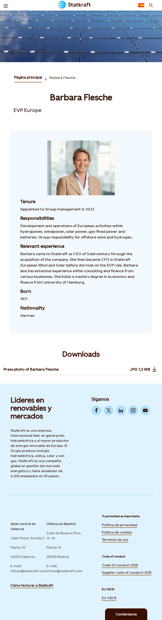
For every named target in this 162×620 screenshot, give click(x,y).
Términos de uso (115, 539)
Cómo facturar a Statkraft (32, 585)
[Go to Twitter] (108, 410)
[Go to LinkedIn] (121, 410)
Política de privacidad (119, 524)
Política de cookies (117, 532)
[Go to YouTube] (145, 410)
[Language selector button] (141, 5)
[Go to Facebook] (96, 410)
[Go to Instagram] (133, 410)
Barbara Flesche (63, 78)
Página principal (28, 77)
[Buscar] (151, 5)
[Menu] (5, 5)
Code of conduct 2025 (120, 565)
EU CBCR (109, 597)
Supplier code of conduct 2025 (126, 572)
